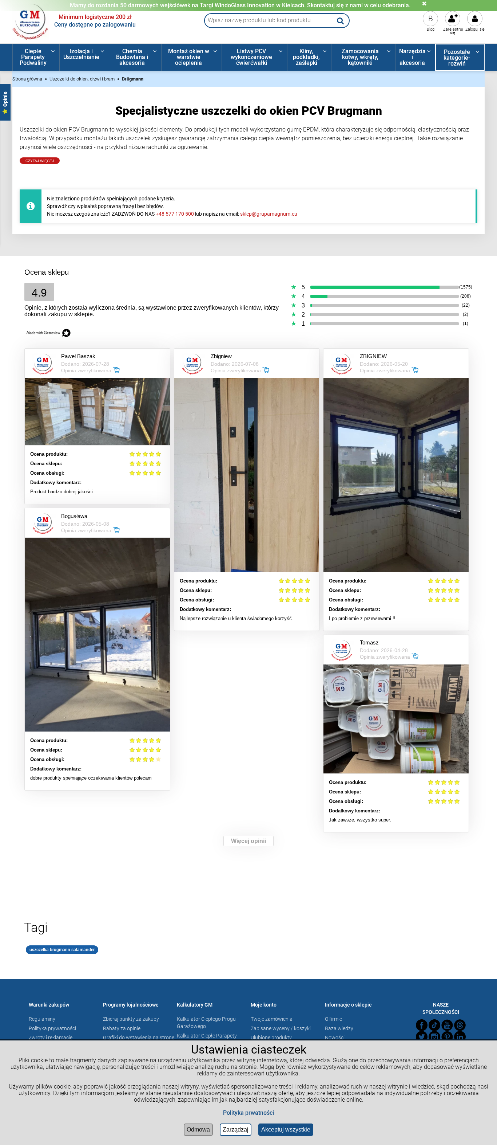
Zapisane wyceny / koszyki (281, 1028)
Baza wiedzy (339, 1028)
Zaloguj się (475, 29)
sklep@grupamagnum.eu (268, 214)
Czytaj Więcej (39, 161)
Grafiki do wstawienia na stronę (138, 1037)
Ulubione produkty (271, 1037)
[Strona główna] (30, 21)
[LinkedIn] (460, 1037)
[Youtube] (447, 1025)
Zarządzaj (236, 1129)
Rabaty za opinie (121, 1028)
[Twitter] (422, 1037)
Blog (430, 29)
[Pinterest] (447, 1037)
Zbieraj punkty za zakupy (131, 1019)
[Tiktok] (434, 1025)
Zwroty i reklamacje (50, 1037)
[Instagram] (434, 1037)
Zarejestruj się (453, 31)
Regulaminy (42, 1019)
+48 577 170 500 (175, 214)
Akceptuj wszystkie (285, 1129)
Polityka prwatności (248, 1112)
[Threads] (460, 1025)
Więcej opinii (248, 841)
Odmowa (198, 1129)
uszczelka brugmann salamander (62, 949)
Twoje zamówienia (272, 1019)
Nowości (335, 1037)
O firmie (333, 1019)
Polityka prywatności (52, 1028)
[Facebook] (422, 1025)
